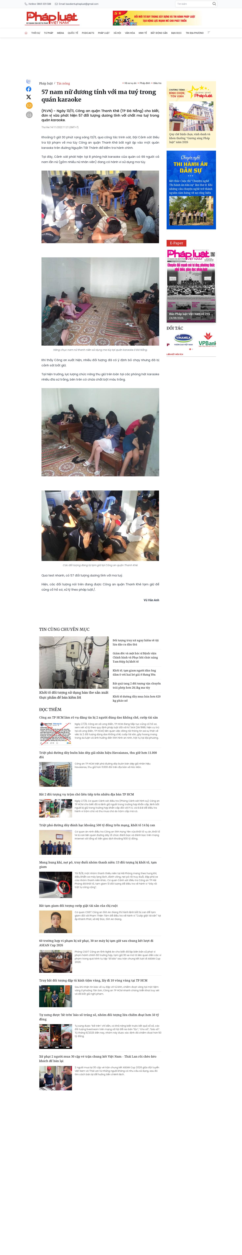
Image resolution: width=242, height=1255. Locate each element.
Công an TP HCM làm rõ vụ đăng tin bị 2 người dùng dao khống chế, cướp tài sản (98, 717)
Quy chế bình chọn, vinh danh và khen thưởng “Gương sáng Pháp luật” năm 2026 (189, 138)
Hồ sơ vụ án (130, 83)
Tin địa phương (195, 33)
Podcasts (88, 33)
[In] (29, 114)
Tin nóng (63, 83)
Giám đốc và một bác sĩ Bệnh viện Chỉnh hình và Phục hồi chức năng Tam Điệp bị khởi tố (135, 657)
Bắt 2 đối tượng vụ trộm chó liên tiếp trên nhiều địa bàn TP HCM (86, 794)
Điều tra (157, 83)
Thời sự (35, 33)
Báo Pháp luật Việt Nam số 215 (189, 314)
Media (60, 33)
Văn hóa (130, 33)
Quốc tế (73, 33)
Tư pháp (48, 33)
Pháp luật (104, 33)
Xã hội (117, 33)
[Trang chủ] (26, 33)
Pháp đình (145, 83)
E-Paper (176, 243)
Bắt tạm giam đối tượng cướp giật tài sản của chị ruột (78, 906)
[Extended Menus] (209, 32)
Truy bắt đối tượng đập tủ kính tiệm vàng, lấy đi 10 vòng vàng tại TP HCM (93, 980)
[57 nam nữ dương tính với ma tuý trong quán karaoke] (52, 18)
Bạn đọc (176, 33)
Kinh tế (143, 33)
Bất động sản (159, 33)
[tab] (190, 349)
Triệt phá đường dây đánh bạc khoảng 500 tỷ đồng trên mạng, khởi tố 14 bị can (97, 825)
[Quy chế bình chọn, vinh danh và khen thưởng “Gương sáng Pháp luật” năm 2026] (191, 116)
